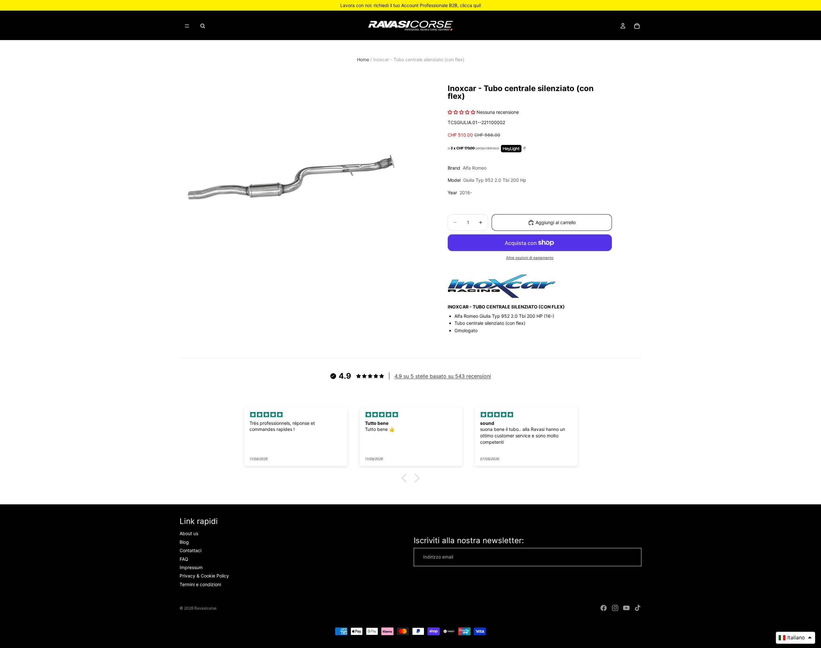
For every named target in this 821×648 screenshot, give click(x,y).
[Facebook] (603, 608)
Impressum (191, 567)
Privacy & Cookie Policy (204, 576)
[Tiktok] (637, 608)
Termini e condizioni (200, 584)
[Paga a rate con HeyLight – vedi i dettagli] (524, 148)
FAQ (184, 559)
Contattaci (190, 550)
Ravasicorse (205, 608)
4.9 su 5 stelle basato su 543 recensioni (442, 376)
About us (189, 533)
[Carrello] (637, 26)
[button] (405, 478)
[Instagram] (615, 608)
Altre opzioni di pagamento (530, 258)
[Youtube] (626, 608)
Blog (184, 542)
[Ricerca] (203, 26)
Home (363, 59)
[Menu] (187, 26)
